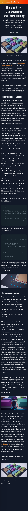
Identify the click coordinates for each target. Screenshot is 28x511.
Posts (13, 2)
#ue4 (6, 55)
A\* (10, 444)
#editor (19, 55)
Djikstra (4, 444)
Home (7, 2)
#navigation (13, 55)
